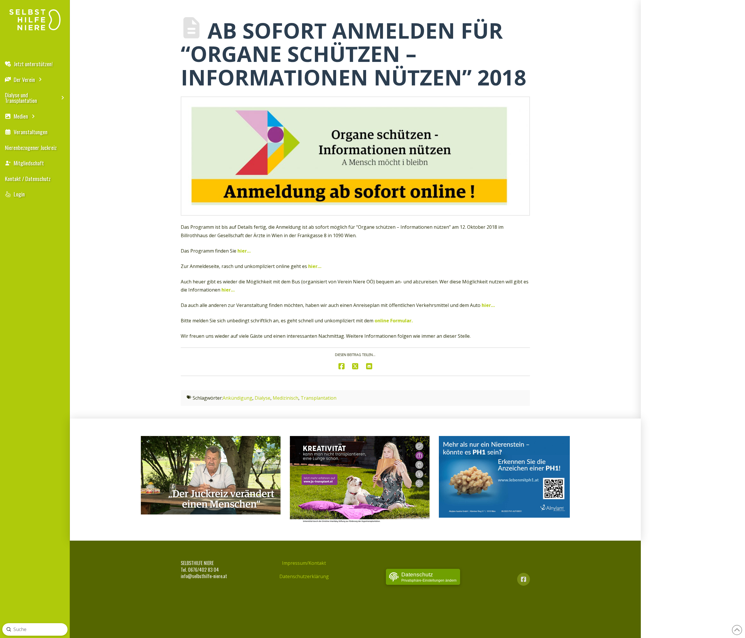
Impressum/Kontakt (304, 563)
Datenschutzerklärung (304, 576)
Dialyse (262, 398)
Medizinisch (285, 398)
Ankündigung (237, 398)
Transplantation (318, 398)
